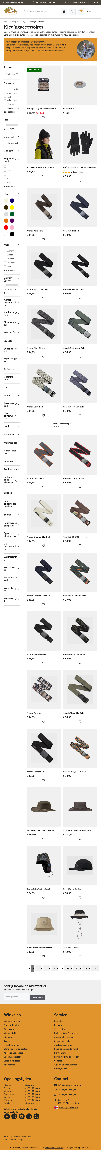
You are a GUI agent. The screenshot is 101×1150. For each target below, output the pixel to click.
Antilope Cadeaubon (14, 1052)
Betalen (58, 1025)
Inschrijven (38, 997)
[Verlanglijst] (64, 11)
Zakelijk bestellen (62, 1041)
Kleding (22, 21)
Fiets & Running (11, 1045)
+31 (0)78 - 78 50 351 (67, 1090)
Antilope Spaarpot (63, 1045)
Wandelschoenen (12, 1021)
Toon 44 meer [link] (9, 186)
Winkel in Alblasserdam (14, 2)
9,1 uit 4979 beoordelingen (45, 2)
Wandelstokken (11, 1033)
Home (6, 21)
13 (77, 968)
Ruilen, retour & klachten (66, 1033)
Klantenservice (61, 1052)
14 (86, 968)
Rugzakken (9, 1029)
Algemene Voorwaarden (65, 1064)
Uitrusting (9, 1037)
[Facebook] (7, 1116)
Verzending (59, 1029)
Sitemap (16, 1136)
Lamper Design (16, 1139)
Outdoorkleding (11, 1025)
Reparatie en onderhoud (66, 1049)
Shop (14, 21)
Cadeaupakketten (12, 1056)
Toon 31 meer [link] (9, 271)
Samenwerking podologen (66, 1056)
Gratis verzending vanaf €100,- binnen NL (83, 2)
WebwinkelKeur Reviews (54, 1147)
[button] (12, 83)
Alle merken (9, 1064)
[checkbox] (12, 89)
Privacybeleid (60, 1068)
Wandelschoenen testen (16, 1049)
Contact (58, 1060)
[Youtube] (22, 1116)
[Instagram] (14, 1116)
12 (68, 968)
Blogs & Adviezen (12, 1060)
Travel (7, 1041)
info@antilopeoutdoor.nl (70, 1085)
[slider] (5, 125)
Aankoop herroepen (64, 1037)
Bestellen (58, 1021)
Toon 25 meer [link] (9, 112)
